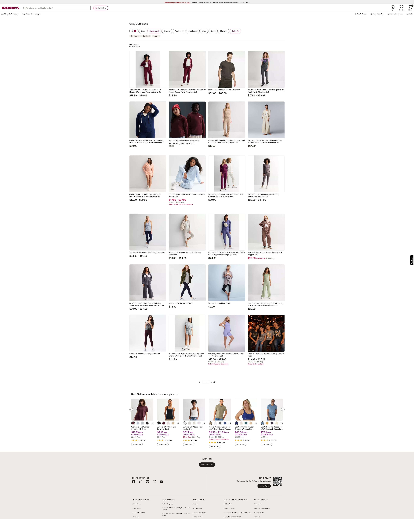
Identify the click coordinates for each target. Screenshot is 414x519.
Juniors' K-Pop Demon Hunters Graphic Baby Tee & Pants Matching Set (266, 91)
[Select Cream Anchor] (194, 423)
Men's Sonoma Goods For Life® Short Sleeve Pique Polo (219, 428)
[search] (24, 8)
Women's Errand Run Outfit (219, 303)
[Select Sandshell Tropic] (241, 423)
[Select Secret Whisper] (168, 423)
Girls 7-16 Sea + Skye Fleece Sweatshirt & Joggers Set (265, 253)
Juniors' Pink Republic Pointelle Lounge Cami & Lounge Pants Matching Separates (226, 141)
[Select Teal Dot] (246, 423)
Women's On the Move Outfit (180, 303)
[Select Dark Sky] (262, 423)
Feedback (412, 260)
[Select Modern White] (215, 423)
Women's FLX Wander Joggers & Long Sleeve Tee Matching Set (263, 195)
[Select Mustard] (267, 423)
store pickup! (201, 2)
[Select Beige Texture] (210, 423)
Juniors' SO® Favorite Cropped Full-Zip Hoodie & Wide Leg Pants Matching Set (145, 91)
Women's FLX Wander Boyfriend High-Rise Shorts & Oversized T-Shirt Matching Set (186, 355)
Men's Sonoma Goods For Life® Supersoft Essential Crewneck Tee (271, 428)
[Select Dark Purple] (272, 423)
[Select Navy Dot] (236, 423)
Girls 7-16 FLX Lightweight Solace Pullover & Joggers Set (187, 195)
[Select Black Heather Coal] (147, 423)
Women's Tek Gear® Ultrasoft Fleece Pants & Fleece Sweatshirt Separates (226, 195)
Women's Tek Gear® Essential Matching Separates (185, 253)
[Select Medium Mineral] (220, 423)
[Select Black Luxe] (159, 423)
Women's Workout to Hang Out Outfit (144, 354)
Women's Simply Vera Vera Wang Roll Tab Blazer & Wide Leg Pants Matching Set (265, 141)
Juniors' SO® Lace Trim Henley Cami (192, 428)
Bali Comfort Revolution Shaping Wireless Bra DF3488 (244, 428)
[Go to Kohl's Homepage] (10, 8)
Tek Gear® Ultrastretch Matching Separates (147, 252)
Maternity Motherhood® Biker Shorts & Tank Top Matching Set (226, 355)
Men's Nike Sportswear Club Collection (224, 90)
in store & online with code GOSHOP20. (230, 2)
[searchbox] (56, 8)
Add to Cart (137, 444)
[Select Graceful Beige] (276, 423)
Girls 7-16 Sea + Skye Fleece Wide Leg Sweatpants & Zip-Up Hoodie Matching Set (146, 304)
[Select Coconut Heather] (189, 423)
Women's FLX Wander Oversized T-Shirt (140, 428)
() (144, 440)
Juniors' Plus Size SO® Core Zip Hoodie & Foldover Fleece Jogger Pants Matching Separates (146, 141)
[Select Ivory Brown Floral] (185, 423)
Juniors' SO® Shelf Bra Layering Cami (166, 428)
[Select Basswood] (173, 423)
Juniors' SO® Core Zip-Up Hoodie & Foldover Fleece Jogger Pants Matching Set (187, 91)
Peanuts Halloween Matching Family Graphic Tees (266, 355)
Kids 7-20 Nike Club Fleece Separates (184, 140)
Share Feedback (207, 464)
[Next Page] (211, 382)
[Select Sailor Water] (225, 423)
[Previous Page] (199, 382)
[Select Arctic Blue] (138, 423)
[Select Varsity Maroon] (163, 423)
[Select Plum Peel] (133, 423)
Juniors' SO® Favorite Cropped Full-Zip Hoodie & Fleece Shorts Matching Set (145, 195)
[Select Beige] (250, 423)
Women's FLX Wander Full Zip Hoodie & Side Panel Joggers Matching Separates (226, 253)
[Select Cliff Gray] (142, 423)
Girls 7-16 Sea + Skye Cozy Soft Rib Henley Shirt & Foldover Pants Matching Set (265, 304)
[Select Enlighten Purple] (199, 423)
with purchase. (177, 2)
